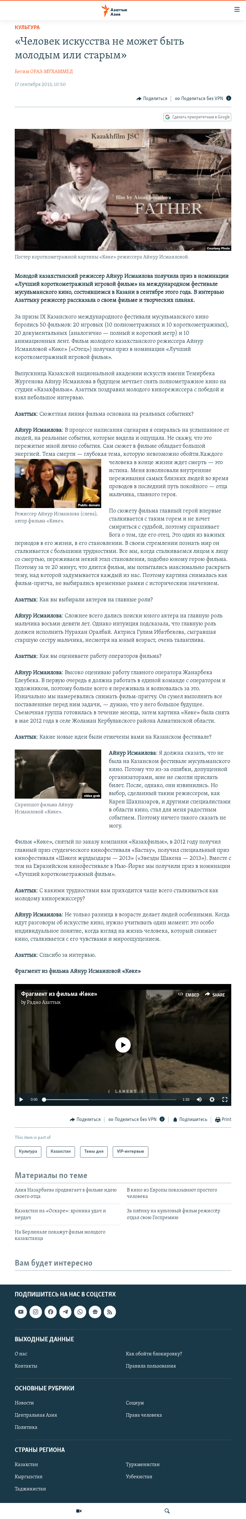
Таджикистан (30, 1489)
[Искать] (167, 1511)
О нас (21, 1354)
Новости (24, 1403)
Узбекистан (139, 1477)
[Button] (151, 99)
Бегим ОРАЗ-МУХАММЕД (44, 71)
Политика (26, 1427)
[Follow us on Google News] (95, 1312)
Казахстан (26, 1464)
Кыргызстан (29, 1477)
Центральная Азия (36, 1415)
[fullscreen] (224, 1099)
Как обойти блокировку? (154, 1354)
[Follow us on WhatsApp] (80, 1312)
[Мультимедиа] (78, 1511)
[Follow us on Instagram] (35, 1312)
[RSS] (110, 1312)
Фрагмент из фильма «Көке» (58, 994)
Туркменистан (143, 1464)
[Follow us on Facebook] (51, 1312)
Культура (27, 28)
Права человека (144, 1415)
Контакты (26, 1366)
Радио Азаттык (44, 1002)
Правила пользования (151, 1366)
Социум (135, 1403)
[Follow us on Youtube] (21, 1312)
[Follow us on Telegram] (65, 1312)
